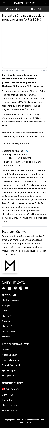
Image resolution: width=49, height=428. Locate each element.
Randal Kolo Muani (11, 365)
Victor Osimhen (9, 355)
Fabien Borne (23, 70)
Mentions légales (10, 300)
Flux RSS (6, 316)
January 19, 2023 (11, 165)
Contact (6, 310)
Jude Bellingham (10, 360)
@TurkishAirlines (18, 154)
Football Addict (9, 410)
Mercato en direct (10, 405)
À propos (6, 305)
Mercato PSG (8, 331)
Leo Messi (6, 349)
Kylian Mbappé (9, 370)
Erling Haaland (9, 375)
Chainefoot (7, 400)
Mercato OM (8, 326)
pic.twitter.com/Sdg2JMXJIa (17, 158)
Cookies (6, 321)
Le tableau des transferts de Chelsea (21, 196)
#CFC (5, 125)
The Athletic (8, 95)
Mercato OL (7, 336)
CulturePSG (8, 395)
